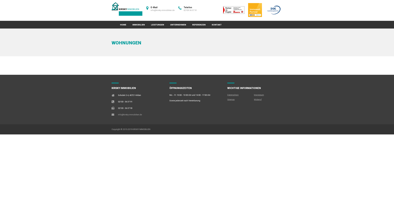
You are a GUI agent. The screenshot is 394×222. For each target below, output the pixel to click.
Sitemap (231, 99)
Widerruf (258, 99)
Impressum (259, 95)
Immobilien (138, 25)
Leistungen (157, 25)
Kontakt (217, 25)
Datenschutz (233, 95)
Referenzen (199, 25)
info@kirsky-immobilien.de (130, 114)
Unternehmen (178, 25)
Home (123, 25)
